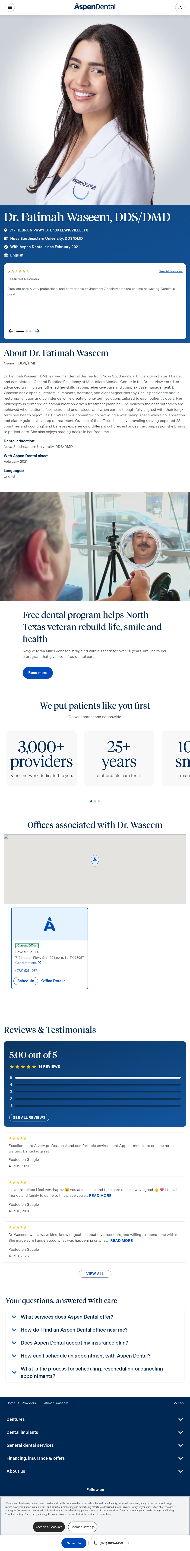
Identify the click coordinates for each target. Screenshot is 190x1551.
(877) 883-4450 (111, 1543)
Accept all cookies (48, 1527)
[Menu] (10, 7)
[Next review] (37, 331)
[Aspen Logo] (95, 7)
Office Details (53, 981)
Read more (37, 673)
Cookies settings (83, 1527)
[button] (95, 861)
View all (95, 1274)
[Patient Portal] (179, 7)
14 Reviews (49, 1066)
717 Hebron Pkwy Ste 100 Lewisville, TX (49, 230)
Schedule (74, 1543)
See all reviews (29, 1117)
